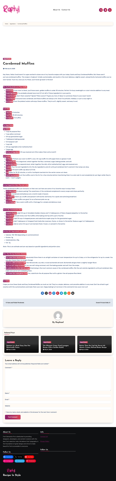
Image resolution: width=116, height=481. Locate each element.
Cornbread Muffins (18, 63)
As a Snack (9, 199)
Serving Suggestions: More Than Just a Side (16, 185)
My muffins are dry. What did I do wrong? (18, 268)
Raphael (59, 322)
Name (7, 393)
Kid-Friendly (9, 101)
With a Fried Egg (11, 202)
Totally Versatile (11, 96)
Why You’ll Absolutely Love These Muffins (15, 87)
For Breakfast (10, 196)
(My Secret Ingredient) (13, 152)
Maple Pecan (9, 218)
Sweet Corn (9, 224)
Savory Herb (9, 221)
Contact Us (66, 10)
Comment (8, 367)
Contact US (44, 436)
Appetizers (7, 59)
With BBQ (8, 194)
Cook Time (9, 115)
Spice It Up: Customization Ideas (12, 209)
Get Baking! (6, 281)
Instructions (7, 156)
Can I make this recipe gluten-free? (17, 273)
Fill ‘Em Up (9, 170)
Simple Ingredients (11, 93)
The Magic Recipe (8, 125)
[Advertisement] (58, 43)
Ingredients (6, 129)
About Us (56, 10)
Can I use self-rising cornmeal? (15, 265)
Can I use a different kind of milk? (16, 262)
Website (7, 406)
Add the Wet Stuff (11, 164)
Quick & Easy (9, 90)
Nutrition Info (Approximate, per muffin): (15, 231)
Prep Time (9, 112)
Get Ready (9, 159)
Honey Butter (10, 216)
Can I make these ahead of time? (16, 257)
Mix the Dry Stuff (11, 161)
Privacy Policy (44, 441)
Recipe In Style (12, 475)
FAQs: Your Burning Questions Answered (15, 254)
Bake (7, 172)
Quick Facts (6, 109)
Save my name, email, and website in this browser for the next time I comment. (31, 412)
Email (7, 399)
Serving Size (9, 118)
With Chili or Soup (11, 191)
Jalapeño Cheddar (11, 213)
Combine (8, 167)
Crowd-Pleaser (10, 98)
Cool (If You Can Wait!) (12, 175)
